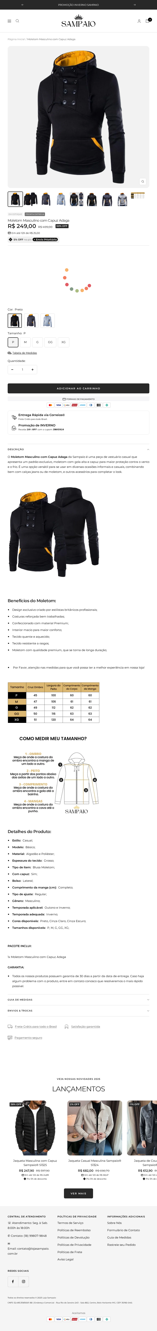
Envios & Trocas (20, 1010)
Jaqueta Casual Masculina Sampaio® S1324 (94, 1163)
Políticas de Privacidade (74, 1245)
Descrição (16, 449)
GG (50, 342)
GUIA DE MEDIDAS (20, 999)
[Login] (139, 21)
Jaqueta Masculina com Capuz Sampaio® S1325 (35, 1163)
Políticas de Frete (69, 1252)
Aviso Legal (65, 1259)
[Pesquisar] (17, 21)
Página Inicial (16, 39)
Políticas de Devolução (73, 1237)
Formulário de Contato (123, 1230)
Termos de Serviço (70, 1223)
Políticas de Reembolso (74, 1230)
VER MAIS (78, 1193)
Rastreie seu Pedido (121, 1245)
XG (63, 342)
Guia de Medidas (119, 1237)
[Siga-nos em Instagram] (23, 1281)
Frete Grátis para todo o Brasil (36, 1026)
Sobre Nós (114, 1223)
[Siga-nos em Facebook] (13, 1281)
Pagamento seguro (28, 1038)
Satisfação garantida (85, 1026)
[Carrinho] (147, 21)
